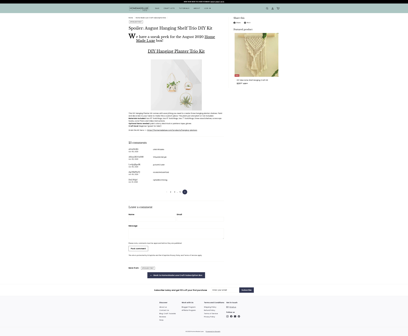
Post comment (138, 248)
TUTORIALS (184, 8)
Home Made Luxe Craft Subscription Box (151, 18)
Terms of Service (190, 255)
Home (131, 18)
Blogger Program (189, 307)
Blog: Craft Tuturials (167, 313)
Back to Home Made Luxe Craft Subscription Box (177, 275)
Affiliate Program (189, 310)
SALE (157, 8)
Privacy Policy (175, 255)
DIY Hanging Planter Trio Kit (176, 51)
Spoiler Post (136, 22)
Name (131, 214)
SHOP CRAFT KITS (217, 2)
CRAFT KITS (169, 8)
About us (163, 307)
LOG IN (207, 8)
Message (133, 226)
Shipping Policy (210, 307)
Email (179, 214)
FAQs (161, 320)
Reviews (162, 317)
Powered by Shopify (213, 331)
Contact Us (164, 310)
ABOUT (197, 8)
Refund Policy (209, 310)
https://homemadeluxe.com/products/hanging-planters (172, 130)
